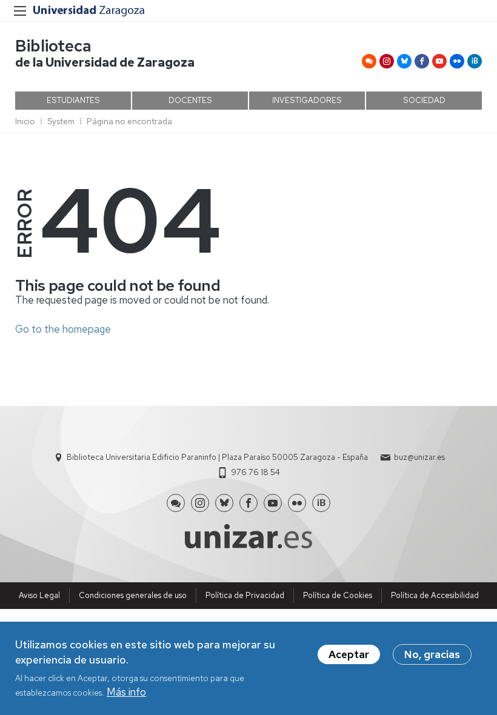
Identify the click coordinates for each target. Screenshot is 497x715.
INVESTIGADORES (307, 100)
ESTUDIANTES (73, 100)
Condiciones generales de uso (133, 595)
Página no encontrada (129, 121)
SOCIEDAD (424, 100)
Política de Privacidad (244, 595)
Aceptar (349, 654)
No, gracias (432, 654)
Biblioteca (53, 45)
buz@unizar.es (419, 457)
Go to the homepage (63, 329)
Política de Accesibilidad (435, 595)
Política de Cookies (337, 595)
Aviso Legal (39, 595)
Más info (126, 692)
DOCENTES (190, 100)
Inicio (25, 121)
